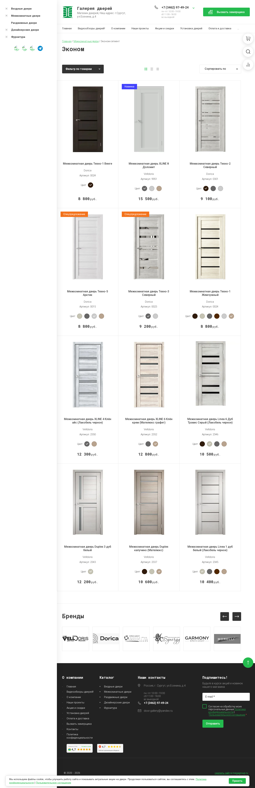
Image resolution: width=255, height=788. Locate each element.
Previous (224, 616)
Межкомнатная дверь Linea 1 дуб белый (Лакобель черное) (210, 548)
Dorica (87, 170)
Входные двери (113, 686)
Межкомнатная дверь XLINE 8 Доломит (149, 165)
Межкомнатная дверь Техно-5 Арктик (87, 293)
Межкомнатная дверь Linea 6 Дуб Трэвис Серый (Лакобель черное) (210, 420)
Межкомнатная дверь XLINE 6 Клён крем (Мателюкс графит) (148, 420)
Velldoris (149, 173)
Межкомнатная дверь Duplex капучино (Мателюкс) (148, 548)
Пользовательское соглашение (227, 714)
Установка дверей (191, 28)
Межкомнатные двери (117, 691)
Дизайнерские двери (117, 702)
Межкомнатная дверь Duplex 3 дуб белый (87, 548)
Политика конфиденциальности (80, 736)
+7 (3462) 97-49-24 (175, 7)
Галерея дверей (94, 8)
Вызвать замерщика (79, 723)
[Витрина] (146, 69)
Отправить (213, 723)
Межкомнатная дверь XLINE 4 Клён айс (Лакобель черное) (87, 420)
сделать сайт (222, 773)
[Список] (152, 69)
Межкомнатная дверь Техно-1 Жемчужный (210, 293)
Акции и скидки (164, 28)
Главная (67, 28)
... (238, 28)
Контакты (72, 729)
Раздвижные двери (115, 697)
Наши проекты (140, 28)
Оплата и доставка (220, 28)
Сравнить (90, 148)
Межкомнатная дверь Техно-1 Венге (87, 163)
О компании (118, 28)
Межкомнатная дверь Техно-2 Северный (210, 165)
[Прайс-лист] (158, 69)
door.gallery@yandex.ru (158, 710)
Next (236, 616)
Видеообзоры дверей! (91, 28)
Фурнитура (110, 707)
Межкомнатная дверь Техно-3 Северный (148, 293)
